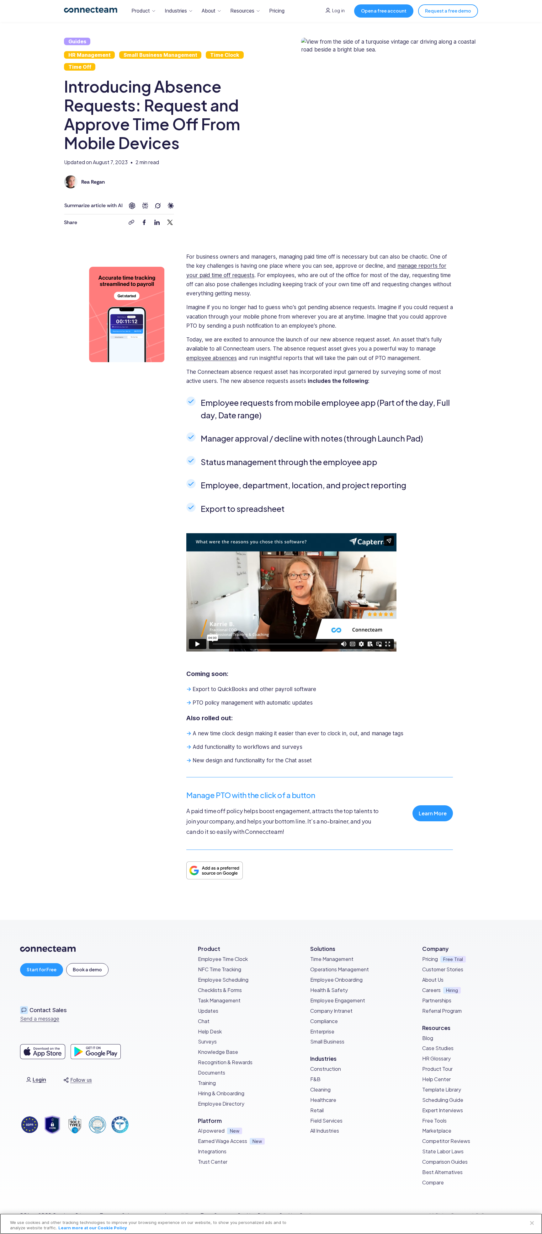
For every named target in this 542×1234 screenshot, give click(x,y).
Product (140, 11)
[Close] (532, 1223)
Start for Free (41, 969)
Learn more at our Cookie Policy (92, 1227)
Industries (176, 11)
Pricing (276, 11)
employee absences (211, 358)
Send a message (39, 1019)
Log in (338, 10)
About (208, 11)
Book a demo (87, 969)
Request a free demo (448, 10)
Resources (242, 11)
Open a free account (383, 10)
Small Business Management (160, 55)
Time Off (79, 67)
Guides (77, 41)
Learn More (433, 813)
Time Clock (224, 55)
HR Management (89, 55)
